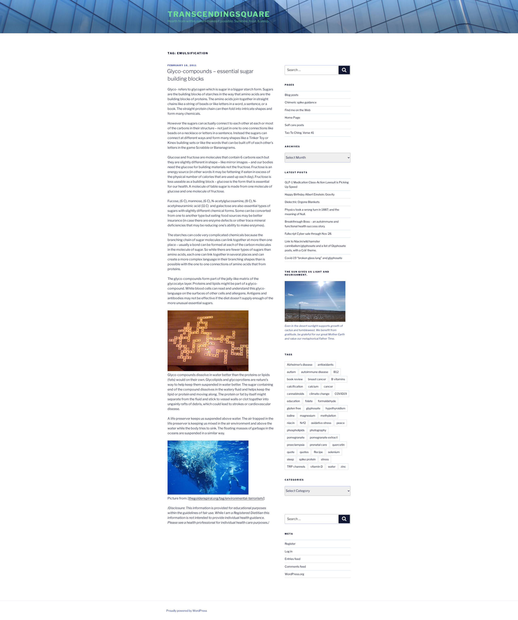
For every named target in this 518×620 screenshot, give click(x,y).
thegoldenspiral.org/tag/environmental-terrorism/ (226, 498)
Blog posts (291, 95)
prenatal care (318, 444)
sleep (290, 459)
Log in (288, 551)
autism (291, 372)
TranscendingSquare (219, 14)
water (331, 466)
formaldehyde (327, 401)
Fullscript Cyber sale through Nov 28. (308, 233)
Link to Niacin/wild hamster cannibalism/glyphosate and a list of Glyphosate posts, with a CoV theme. (315, 246)
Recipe (318, 452)
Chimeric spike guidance (300, 102)
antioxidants (325, 364)
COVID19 (341, 393)
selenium (334, 452)
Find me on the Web (297, 110)
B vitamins (338, 379)
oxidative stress (321, 423)
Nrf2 (303, 423)
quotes (304, 452)
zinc (343, 466)
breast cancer (317, 379)
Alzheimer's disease (299, 364)
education (293, 401)
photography (318, 430)
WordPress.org (294, 574)
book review (295, 379)
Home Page (292, 117)
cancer (328, 386)
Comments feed (295, 566)
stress (325, 459)
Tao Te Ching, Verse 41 (299, 132)
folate (309, 401)
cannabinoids (295, 393)
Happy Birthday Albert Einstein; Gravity (309, 194)
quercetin (338, 444)
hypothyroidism (335, 408)
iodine (291, 415)
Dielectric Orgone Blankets (302, 202)
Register (290, 543)
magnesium (307, 415)
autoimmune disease (314, 372)
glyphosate (313, 408)
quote (290, 452)
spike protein (307, 459)
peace (340, 423)
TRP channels (296, 466)
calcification (295, 386)
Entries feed (292, 559)
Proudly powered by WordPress (186, 610)
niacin (291, 423)
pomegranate (296, 437)
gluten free (294, 408)
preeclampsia (296, 444)
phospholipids (296, 430)
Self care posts (294, 125)
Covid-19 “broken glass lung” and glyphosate (313, 258)
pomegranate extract (324, 437)
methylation (328, 415)
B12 (336, 372)
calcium (313, 386)
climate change (319, 393)
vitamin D (316, 466)
